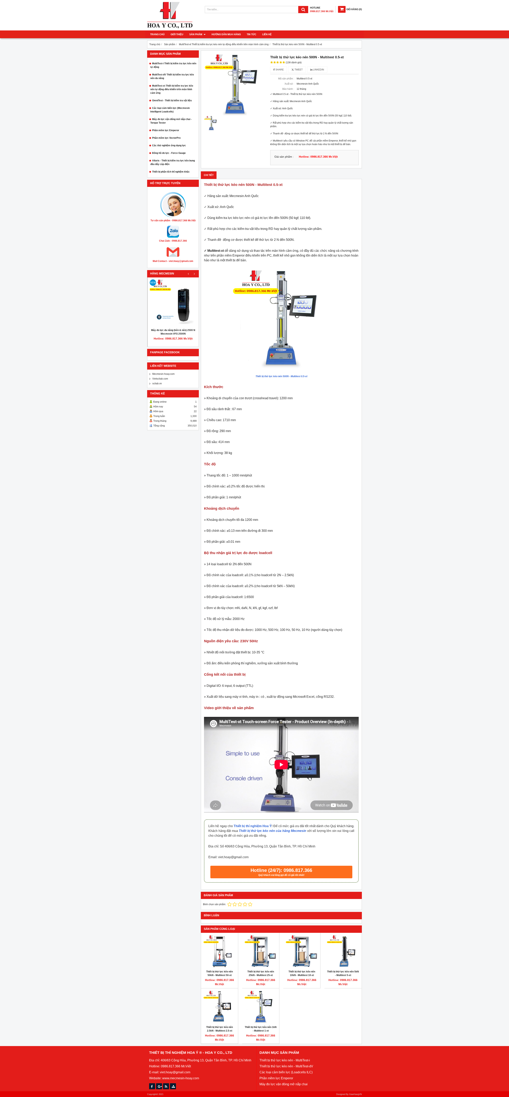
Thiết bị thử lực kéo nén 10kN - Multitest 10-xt (301, 973)
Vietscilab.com (160, 378)
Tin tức (251, 34)
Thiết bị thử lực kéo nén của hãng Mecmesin (272, 831)
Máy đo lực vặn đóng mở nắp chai (283, 1084)
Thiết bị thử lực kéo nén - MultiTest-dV (286, 1066)
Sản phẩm (196, 34)
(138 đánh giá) (294, 62)
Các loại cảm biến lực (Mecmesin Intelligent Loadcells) (170, 110)
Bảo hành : (288, 89)
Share (279, 69)
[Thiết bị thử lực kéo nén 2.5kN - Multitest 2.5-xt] (219, 1006)
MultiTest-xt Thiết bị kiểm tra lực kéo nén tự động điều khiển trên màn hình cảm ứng (171, 89)
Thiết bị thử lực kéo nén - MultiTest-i (284, 1060)
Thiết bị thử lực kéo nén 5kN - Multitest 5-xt (343, 973)
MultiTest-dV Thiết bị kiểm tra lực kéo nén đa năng (172, 76)
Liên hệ (267, 34)
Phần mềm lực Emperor (165, 130)
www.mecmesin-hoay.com (180, 1078)
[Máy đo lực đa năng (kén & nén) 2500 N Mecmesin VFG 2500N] (173, 302)
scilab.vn (157, 383)
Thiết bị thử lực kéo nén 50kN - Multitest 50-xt (219, 973)
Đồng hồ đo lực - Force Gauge (169, 153)
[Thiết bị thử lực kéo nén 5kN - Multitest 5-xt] (342, 951)
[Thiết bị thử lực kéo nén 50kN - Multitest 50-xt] (219, 951)
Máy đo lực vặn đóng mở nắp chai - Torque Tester (171, 121)
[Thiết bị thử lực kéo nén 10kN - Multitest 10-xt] (301, 951)
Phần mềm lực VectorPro (166, 138)
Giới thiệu (177, 34)
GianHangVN (355, 1094)
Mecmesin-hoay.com (163, 374)
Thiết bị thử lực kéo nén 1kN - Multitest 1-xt (261, 1029)
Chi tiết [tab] (209, 175)
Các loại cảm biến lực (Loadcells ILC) (286, 1072)
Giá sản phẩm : (284, 156)
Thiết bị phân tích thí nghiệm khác (171, 171)
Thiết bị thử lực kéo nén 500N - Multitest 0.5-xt (281, 376)
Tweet (298, 69)
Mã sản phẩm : (286, 78)
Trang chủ (157, 34)
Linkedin (318, 69)
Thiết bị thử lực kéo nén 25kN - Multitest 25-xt (260, 973)
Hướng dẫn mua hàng (226, 34)
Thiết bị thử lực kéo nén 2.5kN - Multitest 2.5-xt (219, 1029)
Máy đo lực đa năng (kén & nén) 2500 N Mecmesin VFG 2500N (173, 332)
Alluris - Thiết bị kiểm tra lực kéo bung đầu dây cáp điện (172, 162)
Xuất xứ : (289, 83)
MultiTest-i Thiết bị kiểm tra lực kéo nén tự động (173, 65)
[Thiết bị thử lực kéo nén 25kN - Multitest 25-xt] (260, 951)
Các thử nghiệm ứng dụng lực (169, 145)
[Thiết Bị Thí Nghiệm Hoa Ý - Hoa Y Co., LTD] (169, 27)
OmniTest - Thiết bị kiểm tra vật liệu (172, 100)
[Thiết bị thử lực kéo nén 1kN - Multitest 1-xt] (260, 1006)
